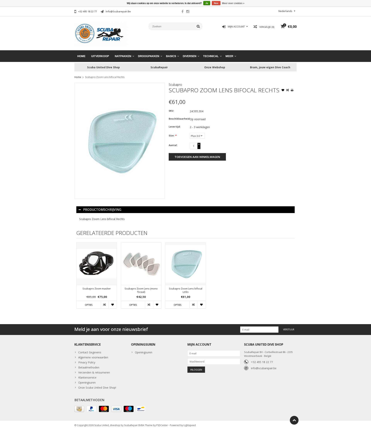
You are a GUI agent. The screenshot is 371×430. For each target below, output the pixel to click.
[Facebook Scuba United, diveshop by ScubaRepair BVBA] (182, 12)
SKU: (171, 110)
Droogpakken (148, 56)
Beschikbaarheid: (178, 118)
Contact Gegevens (89, 352)
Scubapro (175, 84)
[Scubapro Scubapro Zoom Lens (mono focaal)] (141, 263)
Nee (216, 3)
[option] (96, 277)
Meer (229, 56)
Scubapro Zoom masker (97, 288)
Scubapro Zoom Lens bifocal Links (185, 290)
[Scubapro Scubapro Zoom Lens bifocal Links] (185, 263)
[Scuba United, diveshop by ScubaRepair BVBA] (100, 34)
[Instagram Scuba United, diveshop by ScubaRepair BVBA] (188, 12)
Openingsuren (87, 382)
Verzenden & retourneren (94, 372)
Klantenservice (87, 377)
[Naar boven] (294, 420)
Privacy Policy (86, 362)
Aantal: (173, 145)
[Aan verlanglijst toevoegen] (283, 90)
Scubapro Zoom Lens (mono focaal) (141, 290)
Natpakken (123, 56)
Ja (206, 3)
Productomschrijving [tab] (102, 209)
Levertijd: (175, 126)
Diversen (189, 56)
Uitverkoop (100, 56)
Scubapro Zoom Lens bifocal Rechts (104, 77)
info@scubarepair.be (264, 368)
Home (81, 56)
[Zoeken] (198, 26)
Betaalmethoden (88, 367)
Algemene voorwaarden (93, 357)
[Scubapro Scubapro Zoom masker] (97, 263)
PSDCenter (162, 425)
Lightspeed (190, 425)
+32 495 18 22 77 (262, 362)
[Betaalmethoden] (79, 409)
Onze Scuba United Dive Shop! (97, 387)
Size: (172, 135)
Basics (171, 56)
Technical (211, 56)
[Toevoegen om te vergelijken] (287, 90)
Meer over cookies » (233, 3)
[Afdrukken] (292, 90)
